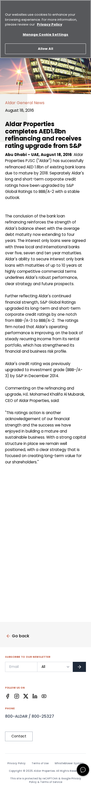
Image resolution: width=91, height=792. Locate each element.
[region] (45, 29)
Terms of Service (51, 782)
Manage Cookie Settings (46, 34)
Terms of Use (40, 763)
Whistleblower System (69, 763)
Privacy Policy (16, 763)
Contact (18, 736)
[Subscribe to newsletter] (79, 667)
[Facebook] (7, 696)
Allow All (45, 48)
